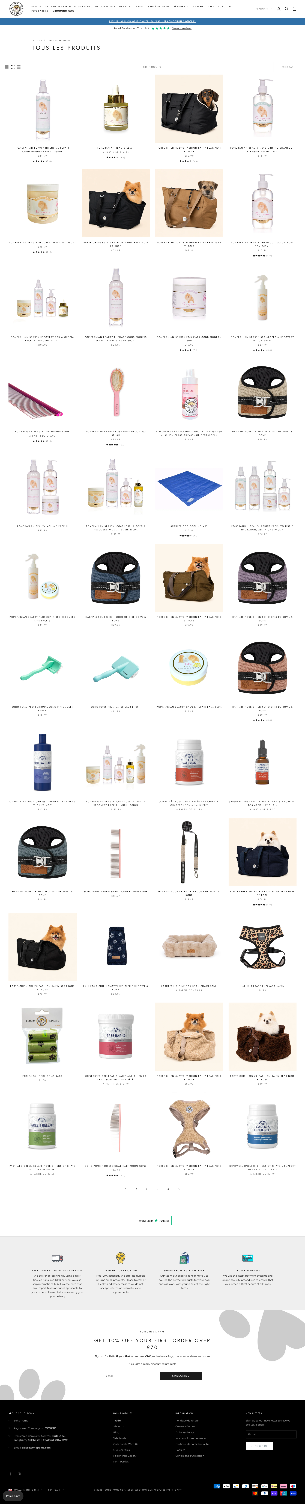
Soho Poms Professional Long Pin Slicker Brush (42, 708)
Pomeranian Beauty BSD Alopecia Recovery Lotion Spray (262, 339)
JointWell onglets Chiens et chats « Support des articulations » (262, 803)
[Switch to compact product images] (18, 67)
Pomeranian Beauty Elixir (115, 147)
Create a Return (185, 1426)
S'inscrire (259, 1445)
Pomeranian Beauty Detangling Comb (42, 431)
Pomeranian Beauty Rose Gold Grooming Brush (116, 433)
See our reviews (182, 28)
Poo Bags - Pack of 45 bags (42, 1076)
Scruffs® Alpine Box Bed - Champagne (189, 986)
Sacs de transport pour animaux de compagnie (80, 6)
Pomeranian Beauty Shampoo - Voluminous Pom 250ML (262, 244)
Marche (198, 6)
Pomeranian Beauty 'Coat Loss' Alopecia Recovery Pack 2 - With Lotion (116, 803)
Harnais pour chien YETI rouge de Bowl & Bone (189, 893)
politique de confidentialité (192, 1444)
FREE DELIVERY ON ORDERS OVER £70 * (152, 21)
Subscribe (181, 1375)
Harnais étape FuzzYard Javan (262, 986)
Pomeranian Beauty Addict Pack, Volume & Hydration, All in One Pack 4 (262, 528)
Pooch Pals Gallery (124, 1455)
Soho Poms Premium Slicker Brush (116, 707)
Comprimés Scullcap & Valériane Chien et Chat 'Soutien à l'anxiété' (189, 803)
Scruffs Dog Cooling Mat (189, 526)
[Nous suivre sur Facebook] (10, 1474)
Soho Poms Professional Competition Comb (116, 891)
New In (36, 6)
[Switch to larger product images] (6, 67)
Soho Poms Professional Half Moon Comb (116, 1166)
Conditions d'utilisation (189, 1455)
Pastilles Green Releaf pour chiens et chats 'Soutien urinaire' (43, 1167)
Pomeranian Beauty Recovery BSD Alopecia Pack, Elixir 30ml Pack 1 (42, 339)
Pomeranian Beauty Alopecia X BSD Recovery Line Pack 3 (42, 618)
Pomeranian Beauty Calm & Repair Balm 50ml (189, 707)
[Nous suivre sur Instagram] (19, 1474)
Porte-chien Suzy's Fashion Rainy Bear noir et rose (189, 149)
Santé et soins (159, 6)
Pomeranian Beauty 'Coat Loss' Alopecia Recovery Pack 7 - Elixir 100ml (116, 528)
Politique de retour (187, 1420)
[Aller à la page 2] (179, 1189)
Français (262, 8)
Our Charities (121, 1450)
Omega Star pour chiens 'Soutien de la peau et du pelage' (42, 803)
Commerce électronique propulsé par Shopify (151, 1489)
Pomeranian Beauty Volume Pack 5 (42, 526)
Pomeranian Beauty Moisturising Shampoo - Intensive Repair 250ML (262, 149)
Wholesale (119, 1438)
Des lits (125, 6)
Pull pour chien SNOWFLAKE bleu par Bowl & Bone (115, 988)
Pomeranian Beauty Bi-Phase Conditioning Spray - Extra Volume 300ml (116, 339)
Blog (116, 1432)
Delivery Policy (184, 1432)
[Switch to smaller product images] (12, 67)
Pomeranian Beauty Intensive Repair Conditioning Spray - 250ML (42, 149)
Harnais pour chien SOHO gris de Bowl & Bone (262, 433)
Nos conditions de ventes (191, 1438)
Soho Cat (225, 6)
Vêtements (181, 6)
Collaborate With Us (125, 1444)
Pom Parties (40, 11)
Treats (139, 6)
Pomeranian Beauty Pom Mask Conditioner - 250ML (189, 339)
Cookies (180, 1450)
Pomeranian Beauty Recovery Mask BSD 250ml (42, 242)
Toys (211, 6)
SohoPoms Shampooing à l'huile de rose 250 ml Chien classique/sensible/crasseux (189, 433)
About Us (119, 1426)
